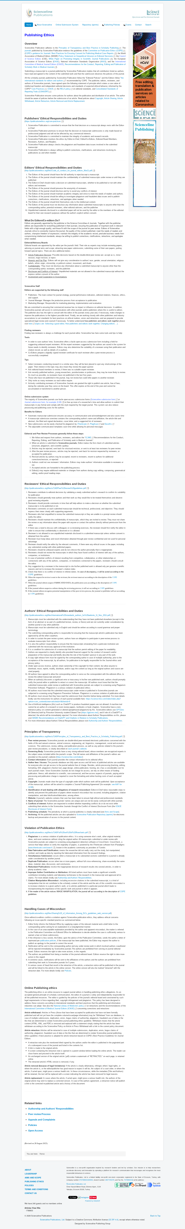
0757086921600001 (86, 1180)
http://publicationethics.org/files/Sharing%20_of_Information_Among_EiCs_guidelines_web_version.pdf (68, 913)
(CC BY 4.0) (113, 1219)
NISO (103, 61)
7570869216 (128, 1180)
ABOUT (28, 1169)
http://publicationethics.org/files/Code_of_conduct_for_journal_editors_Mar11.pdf (59, 170)
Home (28, 24)
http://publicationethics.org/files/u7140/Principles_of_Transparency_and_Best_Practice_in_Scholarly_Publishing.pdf (73, 736)
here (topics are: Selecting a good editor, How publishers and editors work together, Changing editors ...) (73, 324)
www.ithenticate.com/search (40, 848)
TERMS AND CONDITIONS (36, 1189)
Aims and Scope (112, 812)
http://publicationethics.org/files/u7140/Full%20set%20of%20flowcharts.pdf (56, 832)
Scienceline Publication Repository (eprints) (95, 814)
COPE (31, 574)
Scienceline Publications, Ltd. (52, 1219)
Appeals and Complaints (41, 1119)
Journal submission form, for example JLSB (43, 402)
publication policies (48, 940)
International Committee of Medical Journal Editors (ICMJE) (50, 1008)
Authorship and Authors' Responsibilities (105, 721)
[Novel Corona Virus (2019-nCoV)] (144, 75)
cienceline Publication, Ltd (77, 1184)
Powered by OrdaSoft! (92, 1201)
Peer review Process (39, 1114)
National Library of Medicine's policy (69, 1006)
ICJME (88, 437)
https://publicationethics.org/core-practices (43, 121)
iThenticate (82, 424)
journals (28, 51)
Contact (138, 24)
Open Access (35, 1130)
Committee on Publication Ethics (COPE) (105, 51)
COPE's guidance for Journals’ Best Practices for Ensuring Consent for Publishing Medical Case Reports (69, 53)
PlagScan (94, 424)
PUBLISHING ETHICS (34, 1181)
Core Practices (38, 89)
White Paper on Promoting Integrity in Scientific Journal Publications (79, 59)
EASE (56, 61)
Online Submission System (67, 24)
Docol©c (108, 424)
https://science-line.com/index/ (69, 757)
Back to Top (155, 1215)
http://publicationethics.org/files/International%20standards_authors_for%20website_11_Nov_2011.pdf (67, 615)
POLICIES (29, 1185)
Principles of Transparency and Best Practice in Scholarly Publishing (89, 48)
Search (148, 24)
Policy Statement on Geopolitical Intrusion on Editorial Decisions (86, 56)
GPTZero (120, 710)
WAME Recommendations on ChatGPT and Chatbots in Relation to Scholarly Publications (70, 718)
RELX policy (65, 89)
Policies (68, 971)
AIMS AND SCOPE (33, 1177)
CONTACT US (31, 1193)
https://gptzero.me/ (90, 712)
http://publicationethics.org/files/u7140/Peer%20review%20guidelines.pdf (55, 488)
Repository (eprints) (90, 24)
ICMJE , (52, 89)
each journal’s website (77, 749)
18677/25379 (109, 1180)
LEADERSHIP (31, 1173)
